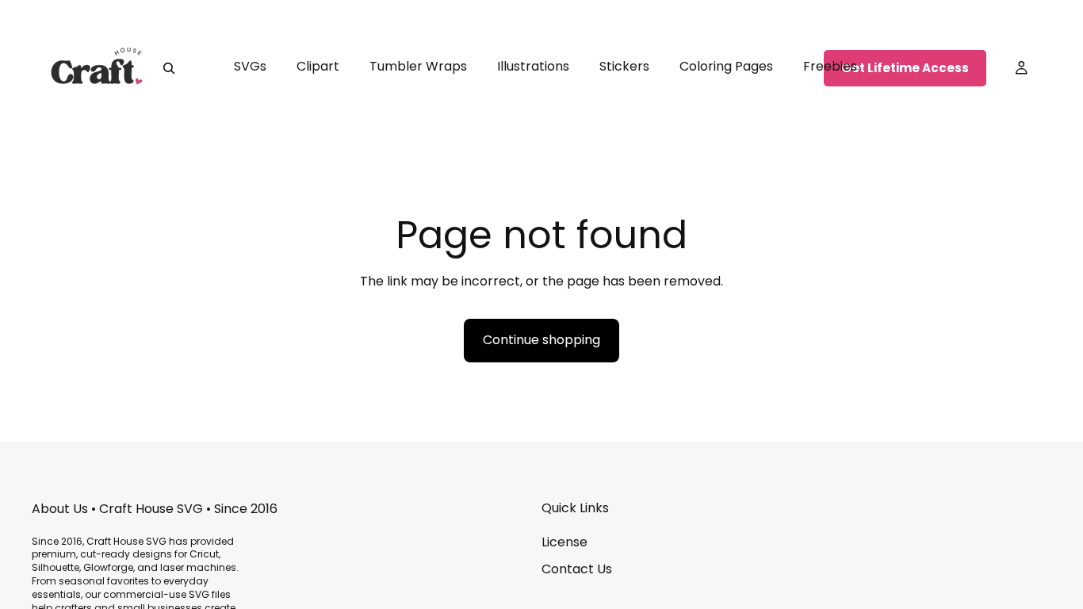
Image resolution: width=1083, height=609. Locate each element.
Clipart (318, 66)
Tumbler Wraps (418, 66)
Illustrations (533, 66)
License (564, 542)
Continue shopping (541, 340)
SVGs (250, 66)
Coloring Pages (726, 66)
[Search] (168, 68)
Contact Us (577, 569)
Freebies (830, 66)
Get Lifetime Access (905, 67)
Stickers (624, 66)
